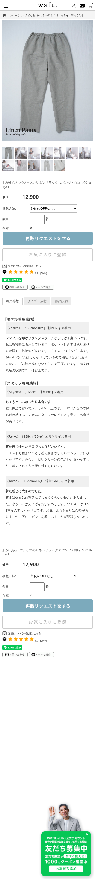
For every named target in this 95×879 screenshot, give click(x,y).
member (73, 5)
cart (90, 5)
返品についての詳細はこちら (24, 266)
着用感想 (12, 301)
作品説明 (61, 301)
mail (82, 5)
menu (6, 5)
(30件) (43, 273)
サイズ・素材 (37, 301)
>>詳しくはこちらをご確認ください (65, 15)
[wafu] (47, 4)
